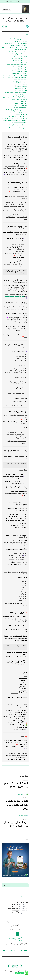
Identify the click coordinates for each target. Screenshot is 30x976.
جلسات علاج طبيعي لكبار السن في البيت (17, 66)
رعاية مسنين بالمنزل (13, 908)
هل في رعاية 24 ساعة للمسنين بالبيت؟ (17, 128)
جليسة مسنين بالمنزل (21, 72)
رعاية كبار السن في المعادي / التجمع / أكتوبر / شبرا (15, 92)
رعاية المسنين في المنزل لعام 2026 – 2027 (16, 824)
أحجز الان (12, 934)
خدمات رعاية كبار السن (7, 75)
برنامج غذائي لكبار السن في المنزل (19, 53)
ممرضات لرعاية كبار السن (21, 115)
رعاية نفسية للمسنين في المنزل (19, 105)
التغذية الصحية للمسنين (21, 45)
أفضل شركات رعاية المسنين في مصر (18, 38)
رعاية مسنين (15, 904)
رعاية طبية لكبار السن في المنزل (19, 81)
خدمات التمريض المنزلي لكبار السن (19, 73)
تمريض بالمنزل (14, 906)
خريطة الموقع (6, 950)
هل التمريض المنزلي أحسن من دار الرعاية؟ (17, 124)
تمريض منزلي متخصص (20, 377)
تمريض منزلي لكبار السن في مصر (19, 60)
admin (22, 26)
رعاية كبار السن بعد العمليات (20, 88)
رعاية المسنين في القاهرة (20, 77)
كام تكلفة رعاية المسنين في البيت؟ (18, 111)
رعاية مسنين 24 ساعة (21, 98)
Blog (27, 35)
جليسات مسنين (22, 365)
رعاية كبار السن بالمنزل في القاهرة (18, 85)
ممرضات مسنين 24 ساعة (17, 351)
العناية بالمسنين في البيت (7, 47)
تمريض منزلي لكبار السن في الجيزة (18, 58)
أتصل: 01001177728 (12, 939)
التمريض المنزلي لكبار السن (8, 45)
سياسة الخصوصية (14, 950)
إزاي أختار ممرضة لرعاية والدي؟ (19, 42)
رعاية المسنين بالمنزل (22, 902)
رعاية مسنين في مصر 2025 (8, 98)
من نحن (25, 950)
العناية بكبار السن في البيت (20, 49)
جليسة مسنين (15, 910)
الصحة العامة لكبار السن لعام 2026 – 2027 (16, 785)
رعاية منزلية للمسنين (21, 101)
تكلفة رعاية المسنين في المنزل (19, 57)
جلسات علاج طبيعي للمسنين (20, 68)
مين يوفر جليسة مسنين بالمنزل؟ (19, 122)
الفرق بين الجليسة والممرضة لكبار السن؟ (17, 51)
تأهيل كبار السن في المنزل (20, 55)
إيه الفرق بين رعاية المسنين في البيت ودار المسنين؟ (15, 43)
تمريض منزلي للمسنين (21, 62)
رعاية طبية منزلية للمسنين (20, 83)
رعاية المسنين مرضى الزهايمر (20, 79)
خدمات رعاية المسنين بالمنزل (20, 75)
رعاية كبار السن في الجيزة (20, 90)
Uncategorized (21, 896)
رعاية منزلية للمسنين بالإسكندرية (19, 103)
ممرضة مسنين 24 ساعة (7, 118)
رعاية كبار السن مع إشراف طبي (19, 96)
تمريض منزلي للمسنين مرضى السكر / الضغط (16, 64)
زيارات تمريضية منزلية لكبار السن (19, 107)
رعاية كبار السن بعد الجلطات (20, 86)
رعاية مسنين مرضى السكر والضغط (18, 100)
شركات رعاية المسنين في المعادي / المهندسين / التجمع (14, 109)
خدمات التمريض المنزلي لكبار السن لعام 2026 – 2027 (16, 804)
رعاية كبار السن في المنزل (20, 94)
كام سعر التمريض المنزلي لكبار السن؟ (18, 113)
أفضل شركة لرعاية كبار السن (20, 40)
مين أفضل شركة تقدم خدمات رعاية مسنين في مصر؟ (14, 120)
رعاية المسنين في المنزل (7, 77)
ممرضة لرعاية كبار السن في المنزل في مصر (17, 116)
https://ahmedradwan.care (19, 729)
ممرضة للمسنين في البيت (20, 118)
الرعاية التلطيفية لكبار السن (20, 47)
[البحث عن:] (15, 885)
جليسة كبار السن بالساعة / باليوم (19, 70)
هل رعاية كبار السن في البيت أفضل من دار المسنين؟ (15, 126)
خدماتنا (21, 950)
